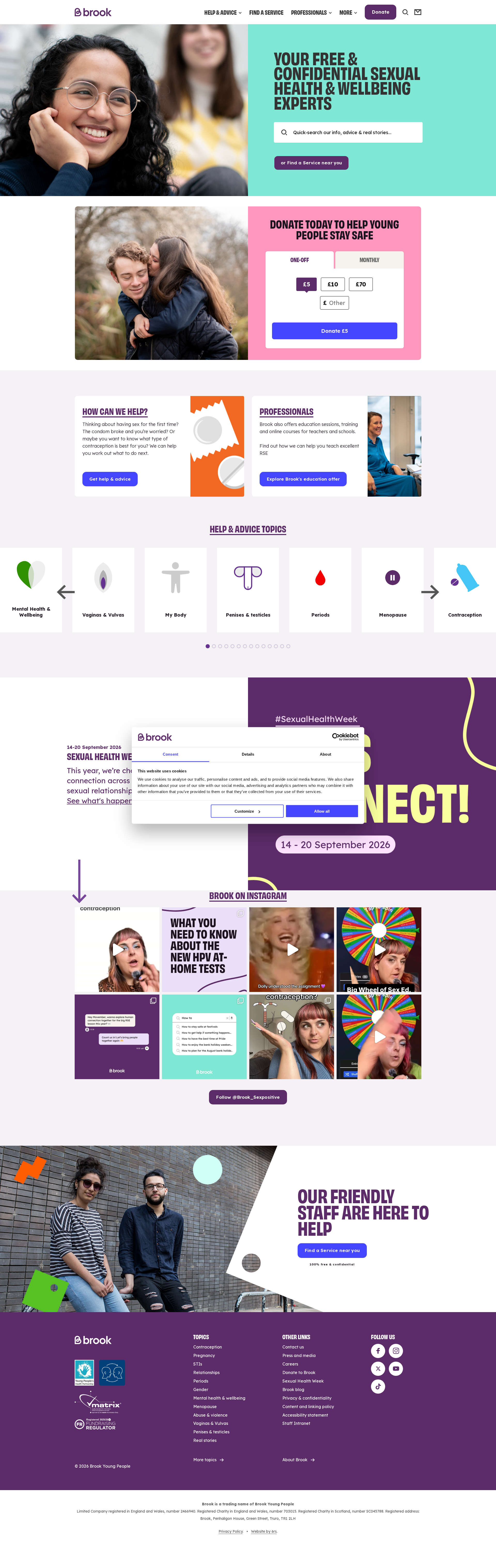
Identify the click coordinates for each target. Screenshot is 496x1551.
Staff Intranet (296, 1423)
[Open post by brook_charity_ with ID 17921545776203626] (204, 949)
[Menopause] (393, 590)
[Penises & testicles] (248, 590)
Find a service (266, 12)
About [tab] (325, 754)
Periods (200, 1381)
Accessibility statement (305, 1415)
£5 (306, 284)
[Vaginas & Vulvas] (103, 590)
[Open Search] (405, 12)
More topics (204, 1459)
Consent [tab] (170, 754)
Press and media (299, 1355)
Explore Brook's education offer (303, 479)
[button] (66, 592)
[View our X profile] (378, 1369)
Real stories (204, 1440)
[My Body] (176, 590)
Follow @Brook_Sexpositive (248, 1097)
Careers (290, 1364)
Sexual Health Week (303, 1381)
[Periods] (320, 590)
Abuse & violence (210, 1415)
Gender (200, 1389)
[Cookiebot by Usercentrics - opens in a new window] (336, 737)
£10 (333, 284)
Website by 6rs (264, 1531)
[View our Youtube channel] (396, 1369)
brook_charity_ (116, 912)
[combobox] (348, 132)
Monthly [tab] (369, 259)
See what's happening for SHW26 (125, 800)
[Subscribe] (417, 12)
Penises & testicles (211, 1431)
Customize (244, 811)
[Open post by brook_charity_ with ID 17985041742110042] (291, 949)
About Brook (294, 1459)
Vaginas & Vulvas (210, 1423)
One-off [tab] (299, 259)
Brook (93, 12)
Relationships (206, 1372)
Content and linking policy (308, 1406)
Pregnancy (204, 1355)
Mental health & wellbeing (219, 1398)
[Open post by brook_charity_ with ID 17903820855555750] (117, 1037)
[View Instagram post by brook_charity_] (154, 985)
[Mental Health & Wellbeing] (31, 590)
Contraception (207, 1347)
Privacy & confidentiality (306, 1398)
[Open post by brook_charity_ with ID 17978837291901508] (117, 949)
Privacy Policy (231, 1531)
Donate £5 (334, 331)
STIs (197, 1364)
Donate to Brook (298, 1372)
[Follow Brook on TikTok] (378, 1386)
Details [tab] (248, 754)
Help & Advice (220, 12)
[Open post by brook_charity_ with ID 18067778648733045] (379, 949)
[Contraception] (465, 590)
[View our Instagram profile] (396, 1351)
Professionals (309, 12)
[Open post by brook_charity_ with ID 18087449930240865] (291, 1037)
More (345, 12)
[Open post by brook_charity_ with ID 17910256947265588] (379, 1037)
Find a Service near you (332, 1250)
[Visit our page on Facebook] (378, 1351)
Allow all (322, 811)
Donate (380, 12)
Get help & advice (110, 479)
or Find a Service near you (311, 162)
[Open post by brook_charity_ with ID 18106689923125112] (204, 1037)
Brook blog (293, 1389)
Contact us (293, 1347)
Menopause (205, 1406)
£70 (361, 284)
